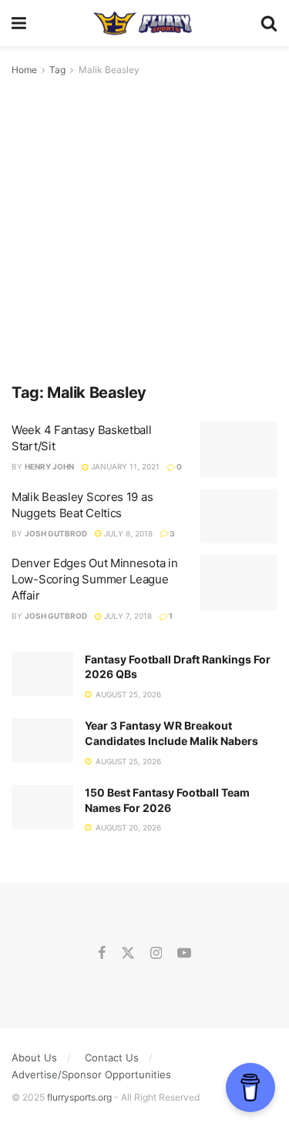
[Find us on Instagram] (156, 953)
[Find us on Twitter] (128, 953)
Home (24, 69)
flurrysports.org (79, 1097)
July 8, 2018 (127, 533)
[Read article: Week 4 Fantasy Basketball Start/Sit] (238, 449)
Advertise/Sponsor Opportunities (91, 1074)
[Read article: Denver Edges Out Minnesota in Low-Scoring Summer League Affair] (238, 582)
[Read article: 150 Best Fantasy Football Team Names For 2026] (42, 807)
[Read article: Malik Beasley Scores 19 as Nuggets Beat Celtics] (238, 516)
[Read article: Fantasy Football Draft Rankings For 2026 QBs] (42, 674)
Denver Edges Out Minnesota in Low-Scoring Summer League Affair (94, 579)
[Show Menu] (19, 23)
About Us (34, 1057)
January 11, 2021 (124, 466)
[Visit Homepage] (143, 23)
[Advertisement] (144, 230)
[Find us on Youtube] (184, 953)
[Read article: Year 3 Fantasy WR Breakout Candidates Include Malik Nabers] (42, 740)
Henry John (49, 466)
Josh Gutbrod (56, 533)
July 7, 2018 (127, 615)
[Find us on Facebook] (102, 953)
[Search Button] (268, 23)
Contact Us (112, 1057)
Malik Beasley (109, 69)
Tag (57, 69)
